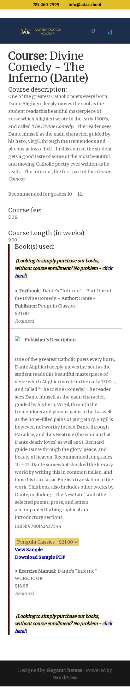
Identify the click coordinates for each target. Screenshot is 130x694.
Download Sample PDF (40, 557)
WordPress (65, 677)
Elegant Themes (64, 670)
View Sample (29, 549)
